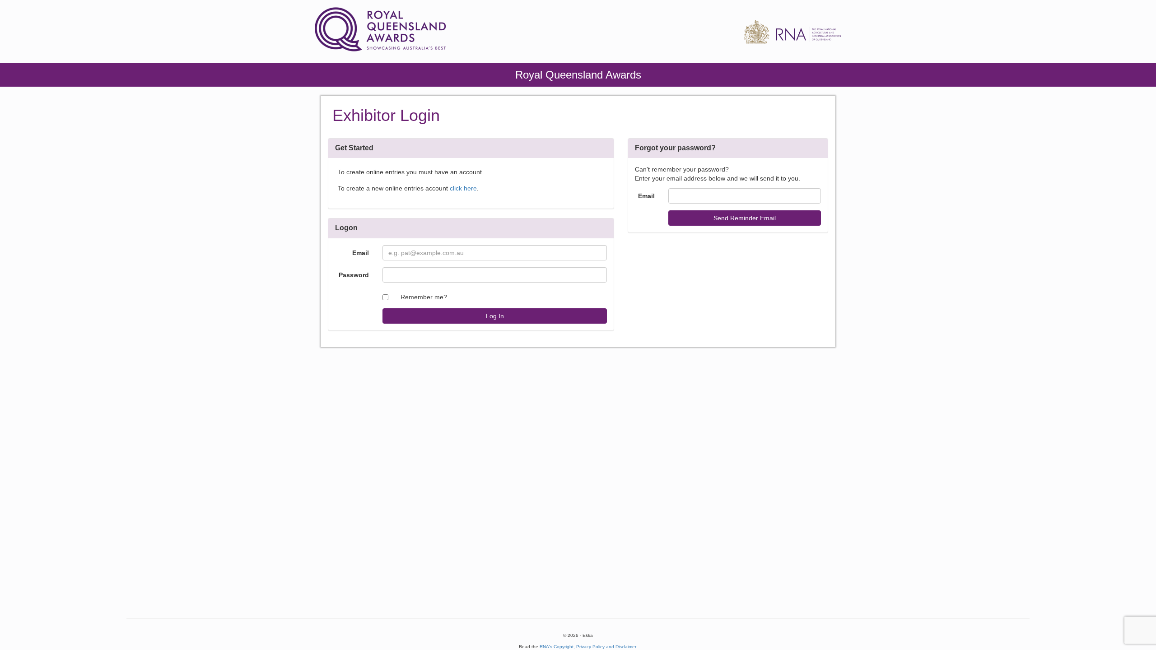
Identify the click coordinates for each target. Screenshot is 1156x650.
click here (463, 188)
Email (360, 252)
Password (354, 275)
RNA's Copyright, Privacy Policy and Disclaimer (588, 646)
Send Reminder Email (744, 218)
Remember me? (424, 297)
